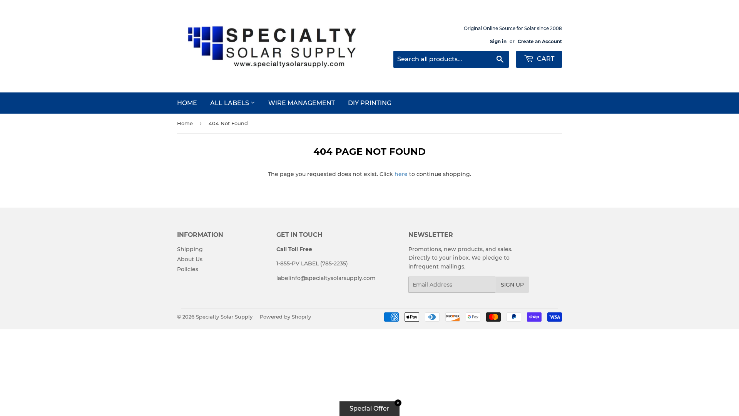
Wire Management (301, 103)
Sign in (498, 41)
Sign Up (512, 284)
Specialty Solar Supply (224, 317)
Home (187, 103)
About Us (189, 259)
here (401, 174)
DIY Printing (369, 103)
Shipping (190, 249)
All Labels (230, 103)
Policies (187, 269)
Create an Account (540, 41)
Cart (544, 58)
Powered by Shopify (285, 317)
